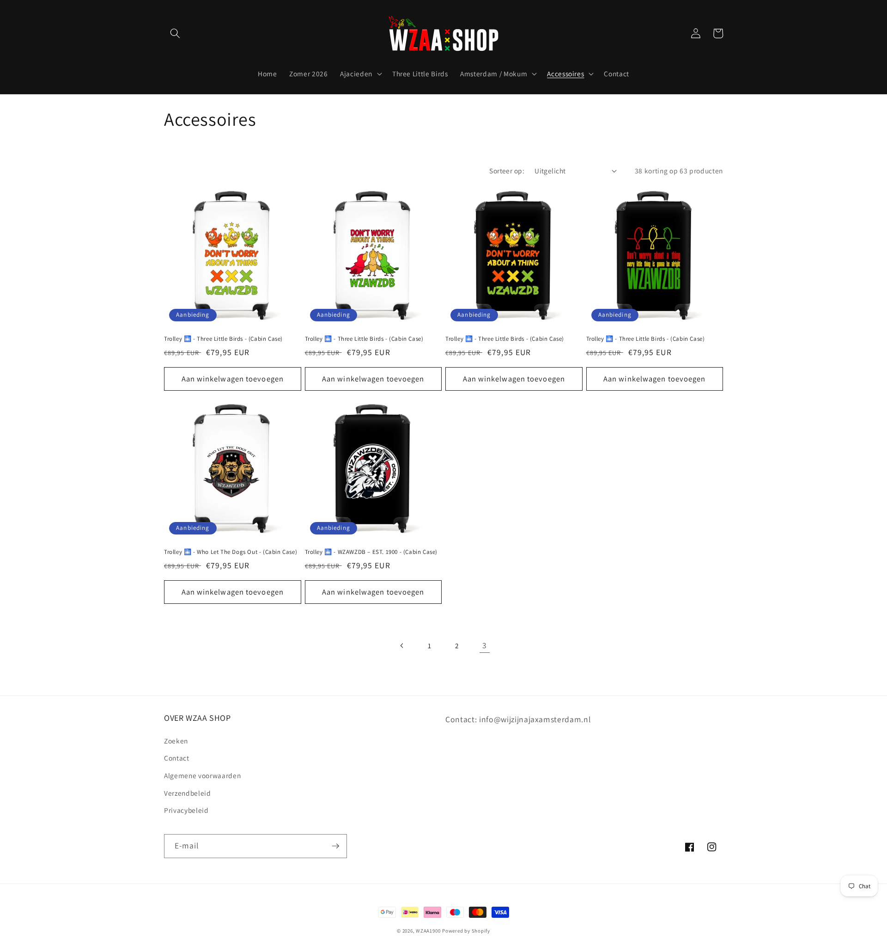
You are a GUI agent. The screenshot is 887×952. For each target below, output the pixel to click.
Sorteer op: (506, 170)
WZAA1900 (428, 930)
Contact (176, 757)
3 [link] (484, 645)
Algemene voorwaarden (202, 775)
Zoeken (176, 740)
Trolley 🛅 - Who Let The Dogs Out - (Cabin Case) (230, 552)
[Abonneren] (335, 846)
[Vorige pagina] (402, 645)
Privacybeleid (186, 810)
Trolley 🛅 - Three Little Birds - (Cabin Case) (223, 339)
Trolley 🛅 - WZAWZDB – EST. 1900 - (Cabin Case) (371, 552)
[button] (175, 33)
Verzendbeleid (187, 793)
